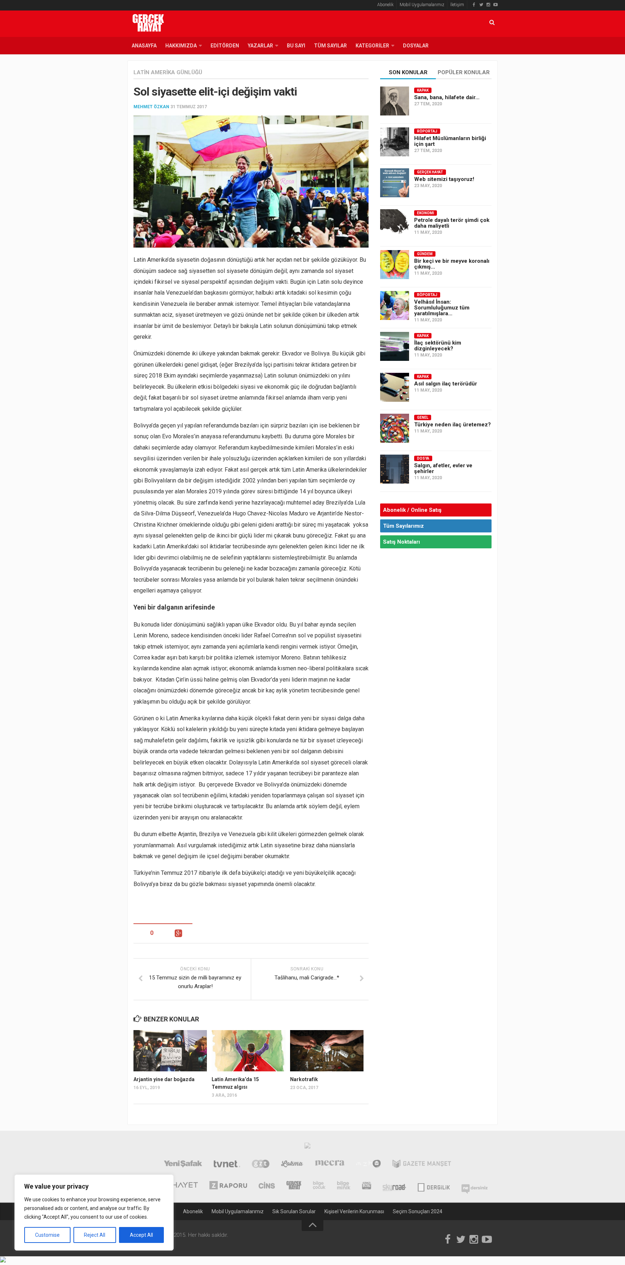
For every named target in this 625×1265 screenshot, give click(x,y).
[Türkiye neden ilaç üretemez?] (394, 428)
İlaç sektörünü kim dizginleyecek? (437, 346)
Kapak (423, 90)
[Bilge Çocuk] (319, 1186)
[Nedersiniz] (475, 1186)
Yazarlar (260, 46)
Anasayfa (144, 46)
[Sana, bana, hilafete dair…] (394, 101)
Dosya (423, 458)
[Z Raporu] (228, 1186)
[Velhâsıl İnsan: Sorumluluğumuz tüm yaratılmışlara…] (394, 305)
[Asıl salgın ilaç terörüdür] (394, 387)
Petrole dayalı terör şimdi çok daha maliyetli (451, 223)
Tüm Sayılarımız (403, 526)
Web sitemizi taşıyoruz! (444, 179)
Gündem (425, 254)
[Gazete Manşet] (421, 1165)
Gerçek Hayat (430, 172)
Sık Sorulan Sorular (294, 1211)
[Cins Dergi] (267, 1186)
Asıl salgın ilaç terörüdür (445, 383)
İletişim (457, 4)
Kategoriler (372, 46)
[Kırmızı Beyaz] (366, 1186)
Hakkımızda (181, 46)
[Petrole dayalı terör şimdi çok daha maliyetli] (394, 223)
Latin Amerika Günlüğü (167, 72)
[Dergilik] (434, 1186)
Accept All (141, 1235)
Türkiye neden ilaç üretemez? (452, 424)
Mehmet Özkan (151, 106)
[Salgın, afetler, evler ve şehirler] (394, 469)
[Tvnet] (227, 1165)
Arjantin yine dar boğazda (164, 1079)
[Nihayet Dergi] (180, 1186)
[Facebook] (474, 5)
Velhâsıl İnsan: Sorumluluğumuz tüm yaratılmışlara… (441, 308)
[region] (94, 1213)
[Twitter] (481, 5)
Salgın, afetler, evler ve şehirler (443, 468)
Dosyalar (416, 46)
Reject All (94, 1235)
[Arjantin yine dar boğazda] (170, 1050)
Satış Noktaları (401, 542)
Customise (47, 1235)
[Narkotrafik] (326, 1050)
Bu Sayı (296, 46)
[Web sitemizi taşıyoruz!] (394, 182)
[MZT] (368, 1165)
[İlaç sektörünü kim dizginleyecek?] (394, 346)
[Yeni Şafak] (183, 1165)
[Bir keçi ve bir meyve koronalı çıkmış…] (394, 264)
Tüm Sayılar (330, 46)
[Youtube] (495, 5)
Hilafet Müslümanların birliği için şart (450, 141)
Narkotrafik (304, 1079)
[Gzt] (260, 1165)
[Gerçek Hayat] (293, 1186)
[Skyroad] (394, 1186)
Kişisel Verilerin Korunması (354, 1211)
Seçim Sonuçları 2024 (417, 1211)
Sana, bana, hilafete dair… (447, 97)
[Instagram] (488, 5)
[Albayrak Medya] (307, 1147)
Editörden (225, 46)
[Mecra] (330, 1165)
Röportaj (427, 131)
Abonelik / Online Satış (412, 510)
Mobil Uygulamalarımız (422, 4)
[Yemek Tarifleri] (292, 1165)
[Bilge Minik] (343, 1186)
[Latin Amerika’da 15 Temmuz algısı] (248, 1050)
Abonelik (385, 4)
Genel (422, 417)
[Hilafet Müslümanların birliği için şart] (394, 141)
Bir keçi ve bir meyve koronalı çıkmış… (451, 264)
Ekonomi (425, 213)
